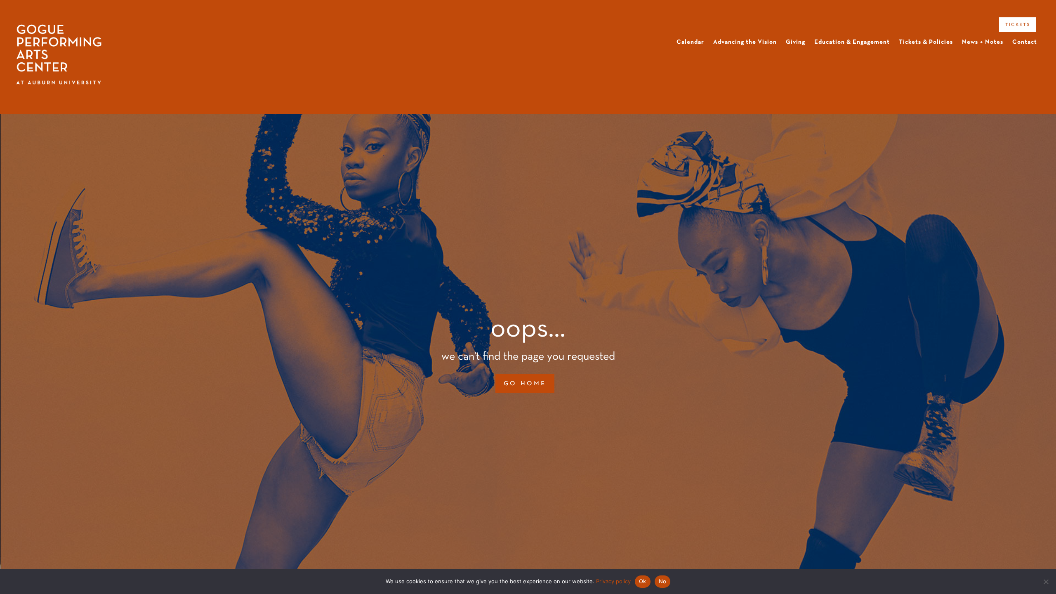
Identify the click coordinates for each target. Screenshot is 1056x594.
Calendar (690, 42)
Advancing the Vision (745, 42)
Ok (642, 581)
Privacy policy (613, 581)
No (663, 581)
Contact (1024, 42)
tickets (1017, 24)
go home (525, 383)
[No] (1046, 582)
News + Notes (982, 42)
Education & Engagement (852, 42)
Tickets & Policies (926, 42)
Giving (795, 42)
